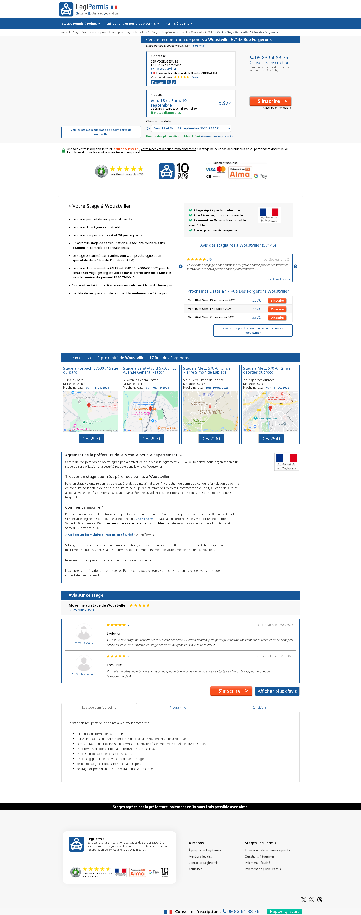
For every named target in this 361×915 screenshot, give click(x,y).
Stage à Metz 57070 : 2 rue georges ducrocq (266, 370)
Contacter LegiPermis (203, 863)
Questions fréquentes (260, 856)
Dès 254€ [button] (271, 438)
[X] (303, 899)
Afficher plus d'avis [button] (277, 691)
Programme (178, 708)
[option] (238, 263)
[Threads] (319, 899)
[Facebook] (311, 899)
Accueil (65, 32)
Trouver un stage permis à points (267, 850)
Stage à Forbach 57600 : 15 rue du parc (90, 370)
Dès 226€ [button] (211, 438)
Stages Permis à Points (79, 23)
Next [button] (296, 266)
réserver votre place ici (217, 136)
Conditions (259, 708)
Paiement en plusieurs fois (263, 869)
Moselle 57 (142, 32)
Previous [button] (181, 266)
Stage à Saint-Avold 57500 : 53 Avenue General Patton (150, 370)
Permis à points (177, 23)
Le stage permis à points (99, 708)
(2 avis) (195, 77)
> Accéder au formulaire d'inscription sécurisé (99, 535)
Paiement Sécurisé (257, 863)
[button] (270, 101)
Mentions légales (200, 856)
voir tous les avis (278, 279)
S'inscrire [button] (277, 300)
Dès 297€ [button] (91, 438)
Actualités (195, 869)
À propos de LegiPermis (205, 850)
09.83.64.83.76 (271, 57)
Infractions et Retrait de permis (132, 23)
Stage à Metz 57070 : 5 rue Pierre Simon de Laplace (206, 370)
